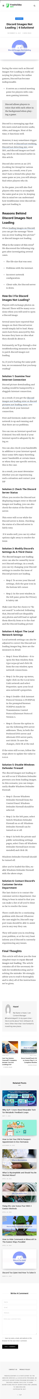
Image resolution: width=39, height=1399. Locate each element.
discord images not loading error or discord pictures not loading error (19, 401)
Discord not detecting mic (14, 147)
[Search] (34, 5)
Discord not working (26, 143)
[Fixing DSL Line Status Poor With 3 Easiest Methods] (19, 1192)
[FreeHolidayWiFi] (14, 5)
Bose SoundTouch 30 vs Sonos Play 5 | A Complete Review (29, 1060)
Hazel (15, 1006)
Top (20, 1395)
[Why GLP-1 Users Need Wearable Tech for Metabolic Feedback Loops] (19, 1098)
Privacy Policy (25, 1369)
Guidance (19, 18)
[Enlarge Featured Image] (19, 49)
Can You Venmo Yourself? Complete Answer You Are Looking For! (9, 1061)
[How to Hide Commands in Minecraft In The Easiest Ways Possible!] (19, 1225)
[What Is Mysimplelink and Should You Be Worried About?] (19, 1159)
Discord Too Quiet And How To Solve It (19, 1272)
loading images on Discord (21, 228)
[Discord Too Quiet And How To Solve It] (19, 1259)
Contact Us (13, 1369)
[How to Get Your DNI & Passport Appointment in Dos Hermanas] (19, 1127)
